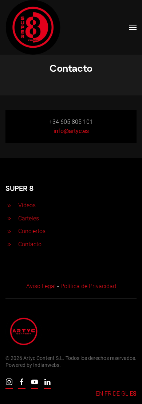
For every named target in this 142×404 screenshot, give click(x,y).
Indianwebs (46, 365)
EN (99, 393)
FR (107, 393)
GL (124, 393)
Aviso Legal (41, 286)
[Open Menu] (133, 27)
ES (133, 393)
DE (116, 393)
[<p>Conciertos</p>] (9, 231)
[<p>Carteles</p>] (9, 218)
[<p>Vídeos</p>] (9, 205)
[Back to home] (32, 27)
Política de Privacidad (88, 286)
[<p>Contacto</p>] (9, 244)
